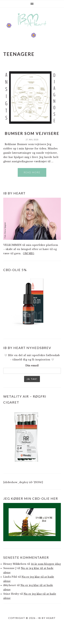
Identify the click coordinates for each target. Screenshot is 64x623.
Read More (32, 172)
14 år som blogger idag (46, 563)
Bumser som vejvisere (32, 133)
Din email (32, 365)
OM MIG (28, 253)
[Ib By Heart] (32, 28)
